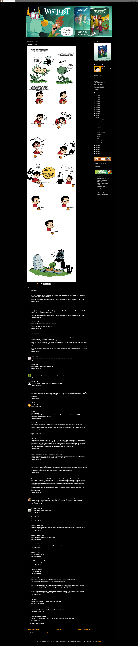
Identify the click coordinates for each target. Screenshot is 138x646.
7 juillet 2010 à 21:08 (36, 459)
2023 (97, 95)
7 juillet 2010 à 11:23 (36, 418)
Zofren (33, 290)
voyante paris (34, 569)
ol (31, 452)
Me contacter (97, 77)
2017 (97, 103)
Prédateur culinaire (101, 132)
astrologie (33, 552)
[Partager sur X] (47, 284)
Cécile (32, 356)
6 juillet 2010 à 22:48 (36, 368)
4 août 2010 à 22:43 (36, 594)
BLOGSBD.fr (100, 176)
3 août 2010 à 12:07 (36, 547)
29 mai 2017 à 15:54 (36, 620)
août (98, 125)
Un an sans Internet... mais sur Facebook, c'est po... (103, 129)
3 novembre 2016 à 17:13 (37, 611)
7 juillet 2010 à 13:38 (36, 434)
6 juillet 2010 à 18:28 (36, 351)
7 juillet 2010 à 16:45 (36, 448)
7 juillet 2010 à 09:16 (36, 398)
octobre (99, 121)
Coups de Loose (35, 508)
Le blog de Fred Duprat (102, 194)
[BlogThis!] (45, 284)
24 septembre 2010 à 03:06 (37, 603)
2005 (97, 153)
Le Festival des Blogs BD (103, 178)
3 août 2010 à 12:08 (36, 556)
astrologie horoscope (36, 525)
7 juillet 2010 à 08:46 (36, 385)
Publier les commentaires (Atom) (42, 632)
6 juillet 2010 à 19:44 (36, 360)
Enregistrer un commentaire (37, 623)
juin (98, 134)
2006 (97, 151)
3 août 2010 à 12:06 (36, 530)
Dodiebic (33, 333)
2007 (97, 149)
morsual (33, 381)
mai (98, 136)
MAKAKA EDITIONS (99, 84)
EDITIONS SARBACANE (100, 82)
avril (98, 138)
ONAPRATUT (97, 89)
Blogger (99, 641)
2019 (97, 99)
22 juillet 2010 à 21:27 (36, 512)
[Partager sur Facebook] (48, 284)
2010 (97, 117)
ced (104, 66)
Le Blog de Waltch (101, 186)
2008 (97, 147)
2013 (97, 111)
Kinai (32, 411)
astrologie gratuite (35, 535)
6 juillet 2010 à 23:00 (36, 377)
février (99, 140)
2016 (97, 105)
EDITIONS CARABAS (99, 87)
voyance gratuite (35, 543)
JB (32, 402)
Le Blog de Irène (101, 188)
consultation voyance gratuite (38, 607)
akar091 (33, 364)
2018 (97, 101)
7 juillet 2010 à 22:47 (36, 492)
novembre (99, 119)
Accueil (58, 629)
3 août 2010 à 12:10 (36, 573)
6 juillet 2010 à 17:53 (36, 328)
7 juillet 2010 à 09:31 (36, 406)
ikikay (32, 373)
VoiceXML (33, 516)
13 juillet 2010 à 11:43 (36, 503)
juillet (98, 127)
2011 (97, 115)
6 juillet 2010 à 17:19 (36, 301)
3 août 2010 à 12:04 (36, 520)
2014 (97, 109)
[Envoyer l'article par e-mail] (41, 283)
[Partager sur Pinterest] (50, 284)
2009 (97, 145)
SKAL (32, 390)
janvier (99, 142)
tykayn (33, 599)
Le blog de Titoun (101, 192)
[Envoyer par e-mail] (44, 284)
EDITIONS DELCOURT (99, 86)
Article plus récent (33, 629)
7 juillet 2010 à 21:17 (36, 472)
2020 (97, 97)
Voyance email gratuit (36, 616)
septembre (100, 123)
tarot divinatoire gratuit (37, 560)
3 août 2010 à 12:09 (36, 564)
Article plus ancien (84, 629)
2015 (97, 107)
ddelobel (33, 497)
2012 (97, 113)
